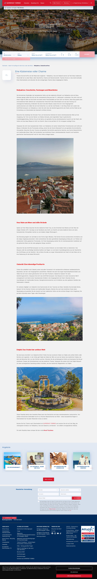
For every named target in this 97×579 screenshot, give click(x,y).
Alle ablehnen (74, 572)
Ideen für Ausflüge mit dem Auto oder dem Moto (20, 65)
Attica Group (5, 528)
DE (91, 3)
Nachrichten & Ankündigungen (24, 528)
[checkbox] (38, 501)
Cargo (18, 531)
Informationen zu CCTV (72, 541)
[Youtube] (58, 533)
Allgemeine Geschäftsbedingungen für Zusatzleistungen (26, 539)
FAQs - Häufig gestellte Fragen (25, 546)
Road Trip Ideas (48, 430)
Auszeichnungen (21, 556)
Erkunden (26, 3)
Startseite (4, 65)
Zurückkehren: (49, 53)
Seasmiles (4, 544)
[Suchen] (50, 3)
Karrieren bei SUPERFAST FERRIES (25, 558)
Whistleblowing (70, 539)
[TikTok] (60, 533)
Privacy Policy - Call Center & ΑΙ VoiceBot (71, 536)
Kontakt (53, 531)
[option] (48, 27)
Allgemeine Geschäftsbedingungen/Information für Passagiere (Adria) (26, 535)
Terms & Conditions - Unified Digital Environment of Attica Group (26, 543)
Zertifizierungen (21, 554)
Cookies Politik (70, 543)
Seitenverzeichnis (70, 546)
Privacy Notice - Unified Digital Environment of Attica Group (72, 532)
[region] (48, 572)
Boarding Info (35, 3)
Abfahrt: (33, 53)
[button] (48, 489)
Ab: (4, 53)
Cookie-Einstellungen (74, 568)
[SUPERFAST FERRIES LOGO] (12, 3)
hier (70, 510)
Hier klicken (20, 7)
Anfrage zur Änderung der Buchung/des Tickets (43, 529)
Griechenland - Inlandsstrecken (6, 531)
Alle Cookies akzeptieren (74, 575)
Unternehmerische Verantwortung (7, 535)
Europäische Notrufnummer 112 (7, 547)
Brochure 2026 (21, 552)
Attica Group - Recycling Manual (8, 539)
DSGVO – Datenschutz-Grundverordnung (72, 527)
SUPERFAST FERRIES (49, 423)
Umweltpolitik (5, 542)
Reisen (42, 3)
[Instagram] (55, 533)
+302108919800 (17, 519)
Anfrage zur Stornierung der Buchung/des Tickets (43, 533)
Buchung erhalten (41, 536)
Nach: (19, 53)
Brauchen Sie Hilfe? (56, 528)
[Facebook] (52, 533)
